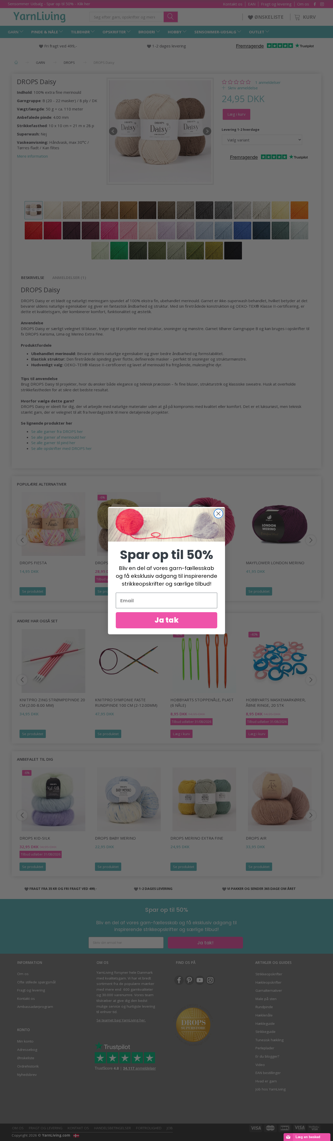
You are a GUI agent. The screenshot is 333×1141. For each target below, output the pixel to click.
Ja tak (167, 620)
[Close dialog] (218, 513)
